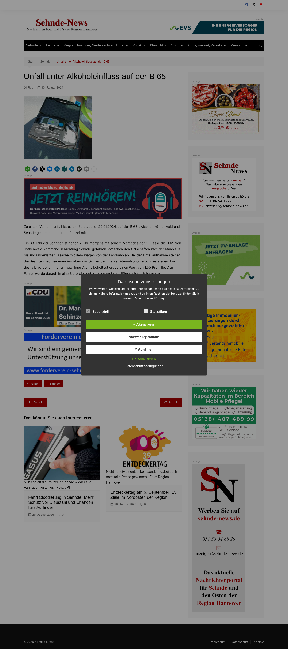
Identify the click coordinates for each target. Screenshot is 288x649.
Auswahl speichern (144, 337)
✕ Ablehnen (144, 349)
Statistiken (158, 311)
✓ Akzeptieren (144, 324)
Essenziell (100, 311)
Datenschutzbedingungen (144, 366)
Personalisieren (144, 359)
